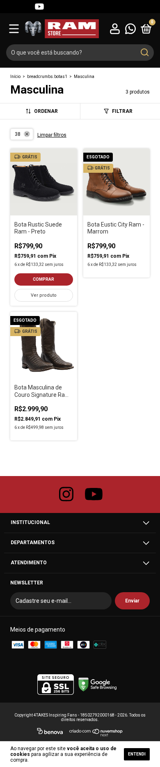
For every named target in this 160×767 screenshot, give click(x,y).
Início (15, 76)
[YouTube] (39, 6)
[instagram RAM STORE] (66, 494)
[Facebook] (25, 6)
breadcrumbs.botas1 (47, 76)
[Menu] (14, 28)
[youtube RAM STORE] (94, 494)
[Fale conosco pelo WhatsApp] (130, 28)
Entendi (137, 754)
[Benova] (50, 732)
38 (18, 134)
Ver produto (44, 295)
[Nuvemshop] (96, 732)
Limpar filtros (51, 135)
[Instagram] (10, 6)
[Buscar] (144, 52)
